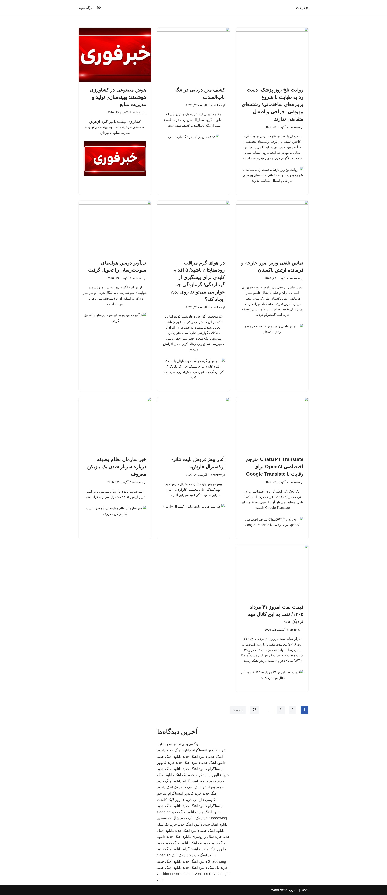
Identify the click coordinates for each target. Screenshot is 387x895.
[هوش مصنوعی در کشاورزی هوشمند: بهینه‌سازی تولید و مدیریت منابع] (115, 55)
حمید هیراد (215, 787)
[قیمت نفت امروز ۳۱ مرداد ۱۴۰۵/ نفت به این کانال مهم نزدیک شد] (272, 572)
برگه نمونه (85, 7)
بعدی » (238, 710)
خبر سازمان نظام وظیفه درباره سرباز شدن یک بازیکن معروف (116, 467)
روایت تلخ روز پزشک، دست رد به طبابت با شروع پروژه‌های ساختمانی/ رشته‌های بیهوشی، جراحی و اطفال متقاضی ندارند (272, 104)
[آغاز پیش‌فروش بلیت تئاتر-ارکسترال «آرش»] (193, 424)
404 (99, 7)
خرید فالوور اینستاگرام (209, 750)
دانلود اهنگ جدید (178, 750)
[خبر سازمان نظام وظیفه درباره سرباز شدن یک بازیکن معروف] (115, 424)
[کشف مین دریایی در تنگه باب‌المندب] (193, 55)
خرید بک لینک (184, 775)
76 (254, 710)
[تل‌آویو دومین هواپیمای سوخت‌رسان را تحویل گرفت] (115, 228)
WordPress (279, 890)
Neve (304, 890)
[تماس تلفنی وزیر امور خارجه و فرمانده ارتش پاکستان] (272, 228)
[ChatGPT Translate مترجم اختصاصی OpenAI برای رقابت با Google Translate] (272, 424)
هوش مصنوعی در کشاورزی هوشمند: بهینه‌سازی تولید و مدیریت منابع (118, 97)
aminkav (295, 127)
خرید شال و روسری (172, 818)
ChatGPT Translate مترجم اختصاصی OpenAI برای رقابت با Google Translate (274, 467)
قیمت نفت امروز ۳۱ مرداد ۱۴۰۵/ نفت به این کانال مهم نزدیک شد (275, 614)
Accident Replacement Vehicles (182, 874)
